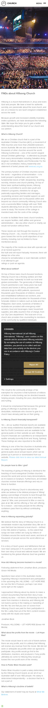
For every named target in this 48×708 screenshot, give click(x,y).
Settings (9, 379)
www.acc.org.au (35, 166)
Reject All (33, 365)
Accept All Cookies (33, 372)
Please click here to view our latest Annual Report (23, 458)
